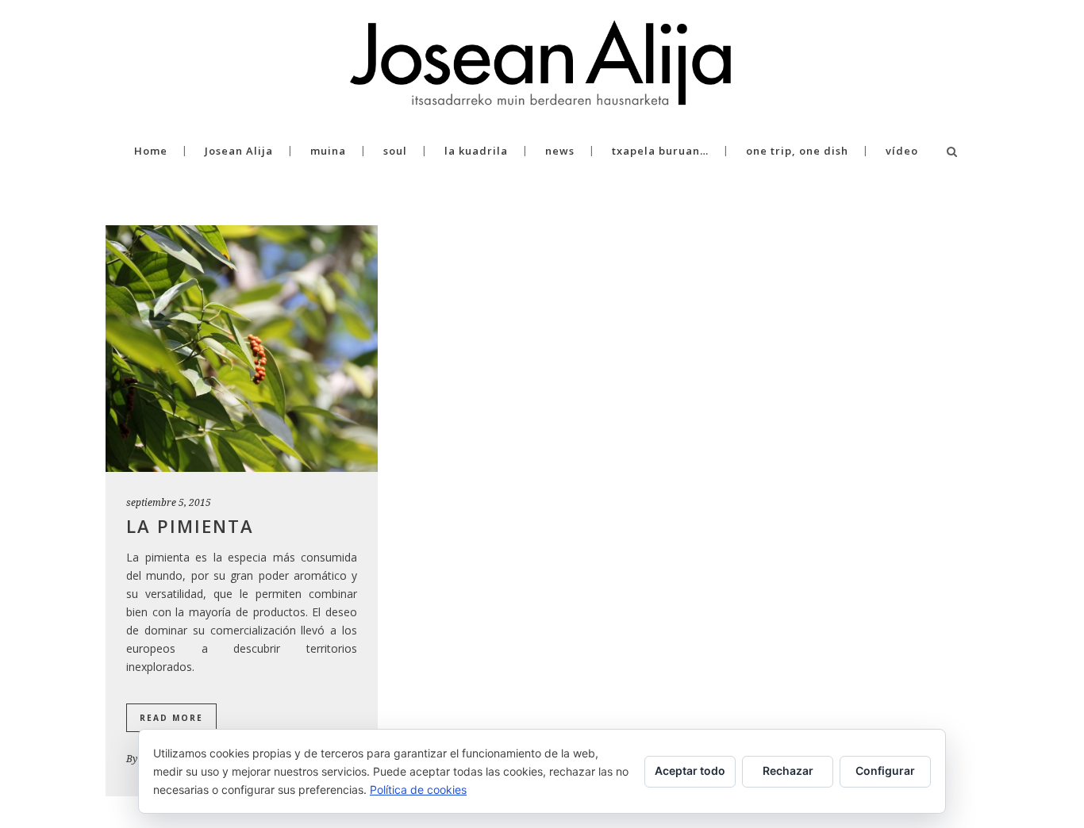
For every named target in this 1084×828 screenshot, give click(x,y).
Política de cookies (418, 789)
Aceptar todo (690, 770)
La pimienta (190, 526)
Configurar (885, 770)
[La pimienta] (242, 348)
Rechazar (788, 770)
